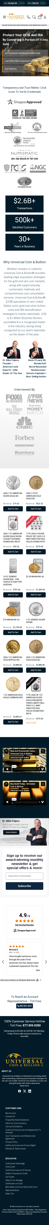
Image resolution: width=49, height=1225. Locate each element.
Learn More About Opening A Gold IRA (21, 61)
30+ (24, 239)
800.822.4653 (25, 1006)
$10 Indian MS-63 (11, 620)
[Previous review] (3, 962)
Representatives (12, 1190)
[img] (24, 921)
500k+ (24, 220)
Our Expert (9, 1177)
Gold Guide (10, 1167)
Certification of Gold (13, 1183)
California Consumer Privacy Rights (20, 1145)
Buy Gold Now (11, 69)
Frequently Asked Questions (17, 1120)
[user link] (45, 17)
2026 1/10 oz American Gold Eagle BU (33, 496)
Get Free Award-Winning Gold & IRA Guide (22, 53)
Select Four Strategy (13, 1180)
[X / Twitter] (24, 1091)
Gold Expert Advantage (15, 1163)
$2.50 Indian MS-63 (35, 576)
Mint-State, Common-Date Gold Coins (21, 1187)
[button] (4, 17)
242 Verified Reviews (24, 925)
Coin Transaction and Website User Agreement (20, 1137)
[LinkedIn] (29, 1091)
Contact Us (10, 1116)
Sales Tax (9, 1194)
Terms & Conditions (13, 1126)
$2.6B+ (24, 201)
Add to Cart (13, 509)
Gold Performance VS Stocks (18, 1170)
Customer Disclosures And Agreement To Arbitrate (23, 1131)
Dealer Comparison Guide (16, 1173)
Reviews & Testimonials (15, 1149)
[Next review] (46, 962)
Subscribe (24, 885)
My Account (10, 1113)
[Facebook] (19, 1091)
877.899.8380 (32, 1025)
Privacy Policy (11, 1142)
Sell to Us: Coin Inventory (15, 1123)
